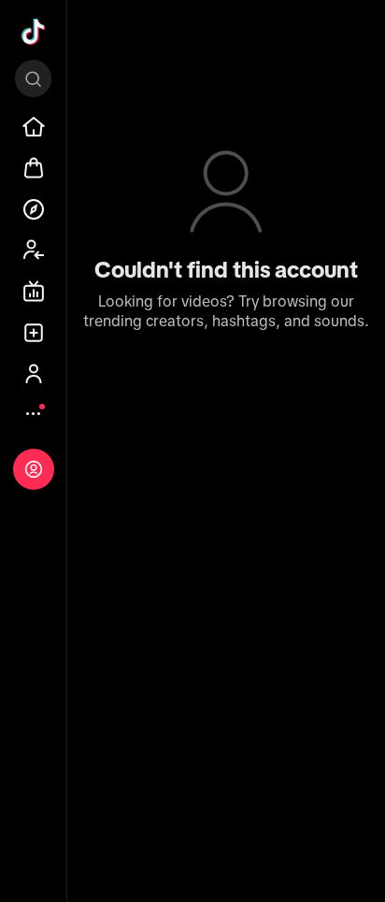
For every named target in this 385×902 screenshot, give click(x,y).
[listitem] (33, 127)
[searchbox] (33, 78)
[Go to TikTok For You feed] (33, 32)
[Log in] (33, 469)
